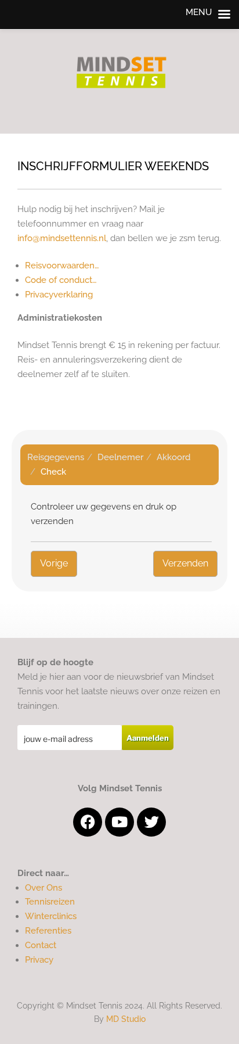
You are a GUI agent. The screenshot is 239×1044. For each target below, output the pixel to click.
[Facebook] (87, 822)
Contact (40, 945)
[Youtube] (119, 822)
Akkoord (173, 457)
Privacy (39, 960)
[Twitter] (151, 822)
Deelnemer (120, 457)
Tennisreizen (50, 901)
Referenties (48, 930)
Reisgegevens (55, 457)
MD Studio (126, 1019)
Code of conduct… (61, 280)
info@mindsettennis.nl (61, 238)
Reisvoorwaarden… (62, 265)
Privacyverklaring (59, 294)
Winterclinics (51, 916)
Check (53, 472)
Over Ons (43, 887)
